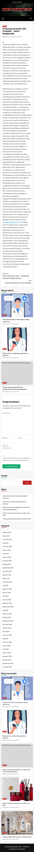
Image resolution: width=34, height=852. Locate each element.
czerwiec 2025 (7, 582)
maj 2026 (5, 543)
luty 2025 (6, 596)
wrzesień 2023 (7, 624)
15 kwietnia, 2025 (15, 36)
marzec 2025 (7, 592)
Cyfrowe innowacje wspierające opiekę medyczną (15, 497)
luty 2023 (6, 649)
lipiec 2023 (6, 631)
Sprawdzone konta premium (12, 222)
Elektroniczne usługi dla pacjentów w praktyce (14, 503)
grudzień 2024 (7, 603)
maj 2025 (5, 585)
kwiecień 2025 (7, 589)
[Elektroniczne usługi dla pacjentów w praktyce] (17, 339)
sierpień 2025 (7, 575)
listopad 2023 (7, 617)
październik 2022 (8, 663)
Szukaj (4, 476)
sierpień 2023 (7, 628)
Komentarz (7, 413)
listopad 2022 (7, 660)
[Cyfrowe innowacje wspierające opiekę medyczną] (17, 305)
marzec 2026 (7, 550)
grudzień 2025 (7, 560)
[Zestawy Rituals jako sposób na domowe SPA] (17, 823)
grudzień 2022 (7, 656)
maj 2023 (5, 638)
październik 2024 (8, 607)
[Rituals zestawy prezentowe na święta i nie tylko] (17, 789)
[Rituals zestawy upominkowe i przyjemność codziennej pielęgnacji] (17, 373)
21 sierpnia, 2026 (14, 324)
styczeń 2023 (7, 653)
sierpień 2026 (7, 532)
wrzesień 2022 (7, 667)
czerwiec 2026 (7, 539)
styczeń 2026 (7, 557)
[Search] (31, 18)
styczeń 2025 (7, 599)
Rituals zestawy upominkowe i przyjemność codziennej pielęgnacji (16, 508)
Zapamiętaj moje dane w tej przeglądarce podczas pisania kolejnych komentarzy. (17, 459)
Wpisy (4, 26)
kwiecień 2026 (7, 546)
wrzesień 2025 (7, 571)
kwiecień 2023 (7, 642)
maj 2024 (5, 610)
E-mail (20, 438)
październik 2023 (8, 621)
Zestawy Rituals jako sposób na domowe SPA (17, 519)
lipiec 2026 (6, 536)
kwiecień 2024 (7, 614)
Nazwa (5, 438)
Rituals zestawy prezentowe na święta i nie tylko (16, 514)
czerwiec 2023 (7, 635)
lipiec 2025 (6, 578)
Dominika (6, 36)
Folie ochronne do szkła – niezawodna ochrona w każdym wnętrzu (16, 276)
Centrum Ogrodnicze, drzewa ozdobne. (18, 282)
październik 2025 (8, 568)
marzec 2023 (7, 645)
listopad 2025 (7, 564)
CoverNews (12, 849)
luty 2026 (6, 553)
